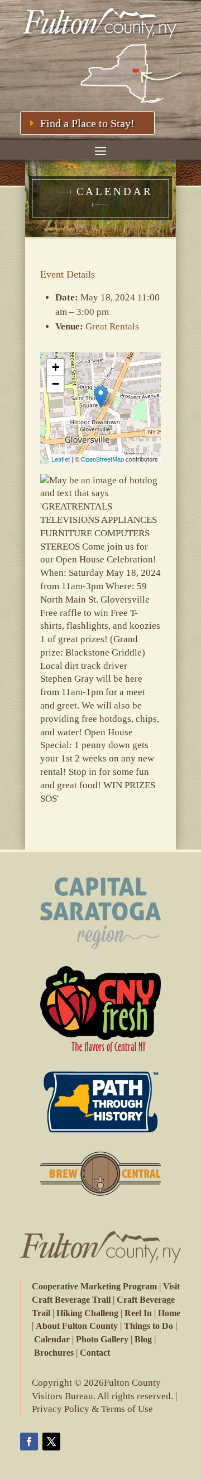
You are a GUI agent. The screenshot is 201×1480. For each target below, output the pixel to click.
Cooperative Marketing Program (94, 1286)
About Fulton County (77, 1326)
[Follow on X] (51, 1441)
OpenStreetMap (102, 458)
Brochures (54, 1352)
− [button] (55, 384)
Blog (143, 1339)
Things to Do (148, 1326)
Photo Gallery (102, 1339)
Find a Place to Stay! (87, 123)
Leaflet (60, 458)
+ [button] (55, 367)
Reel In (138, 1313)
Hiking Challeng (87, 1313)
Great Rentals (112, 326)
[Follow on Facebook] (29, 1441)
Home (169, 1313)
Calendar (52, 1339)
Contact (95, 1352)
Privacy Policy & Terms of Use (92, 1409)
